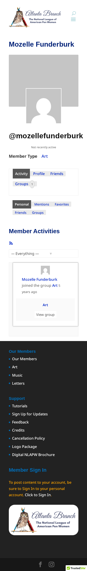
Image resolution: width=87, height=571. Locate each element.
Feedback (20, 422)
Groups (24, 183)
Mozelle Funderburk (39, 279)
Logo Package (24, 446)
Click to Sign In (38, 494)
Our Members (24, 358)
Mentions (41, 204)
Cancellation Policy (28, 438)
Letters (18, 383)
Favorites (62, 204)
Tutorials (19, 405)
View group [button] (45, 314)
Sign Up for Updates (30, 414)
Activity (21, 173)
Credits (18, 430)
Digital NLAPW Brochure (33, 454)
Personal (22, 204)
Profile (39, 173)
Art (45, 156)
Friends (56, 173)
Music (17, 375)
